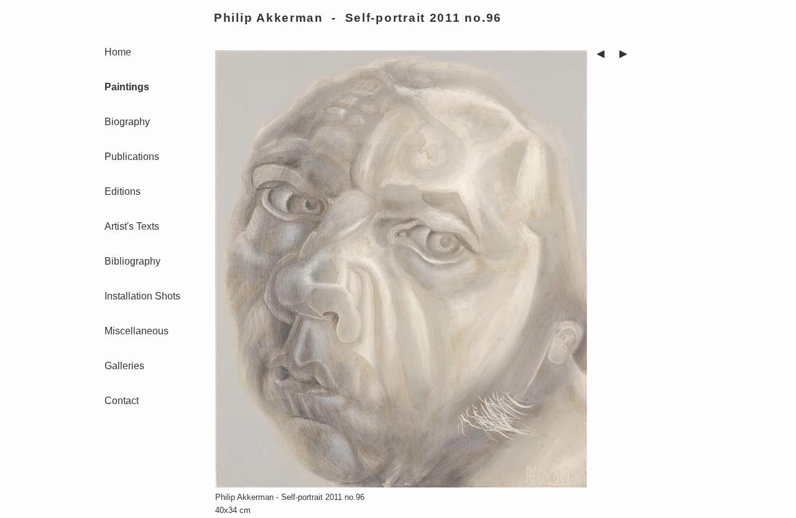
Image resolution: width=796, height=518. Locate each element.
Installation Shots (142, 296)
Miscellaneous (136, 331)
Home (117, 52)
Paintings (126, 87)
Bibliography (132, 261)
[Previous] (601, 55)
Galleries (124, 365)
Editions (122, 191)
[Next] (623, 55)
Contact (121, 400)
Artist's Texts (131, 226)
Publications (131, 156)
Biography (127, 121)
